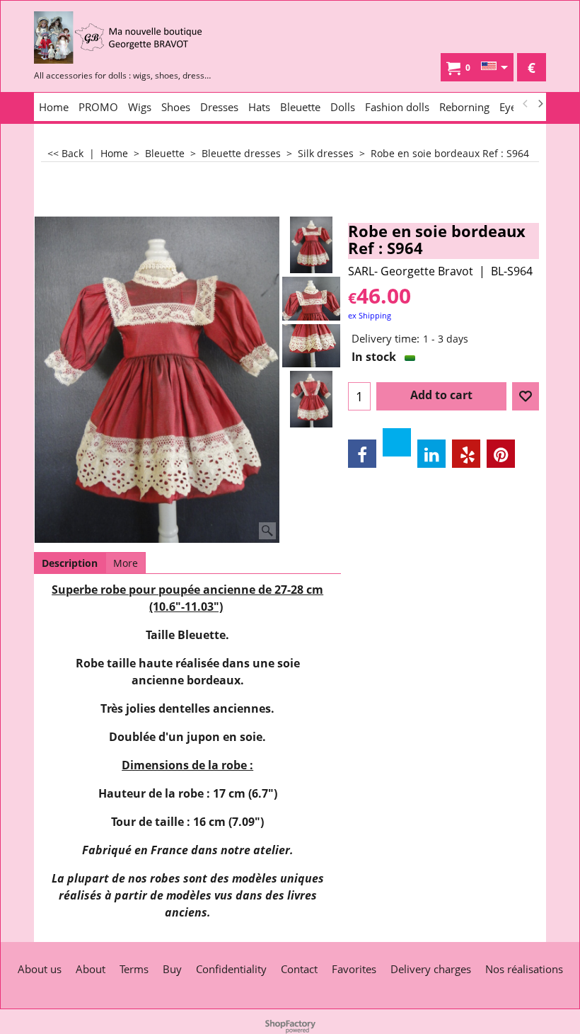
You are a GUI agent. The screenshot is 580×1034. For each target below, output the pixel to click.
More (125, 563)
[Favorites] (525, 396)
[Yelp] (466, 454)
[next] (539, 104)
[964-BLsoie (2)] (311, 299)
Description (70, 563)
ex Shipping (369, 315)
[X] (397, 442)
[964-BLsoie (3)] (311, 346)
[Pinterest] (501, 454)
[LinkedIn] (431, 454)
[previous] (525, 104)
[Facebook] (362, 454)
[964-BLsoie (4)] (311, 399)
